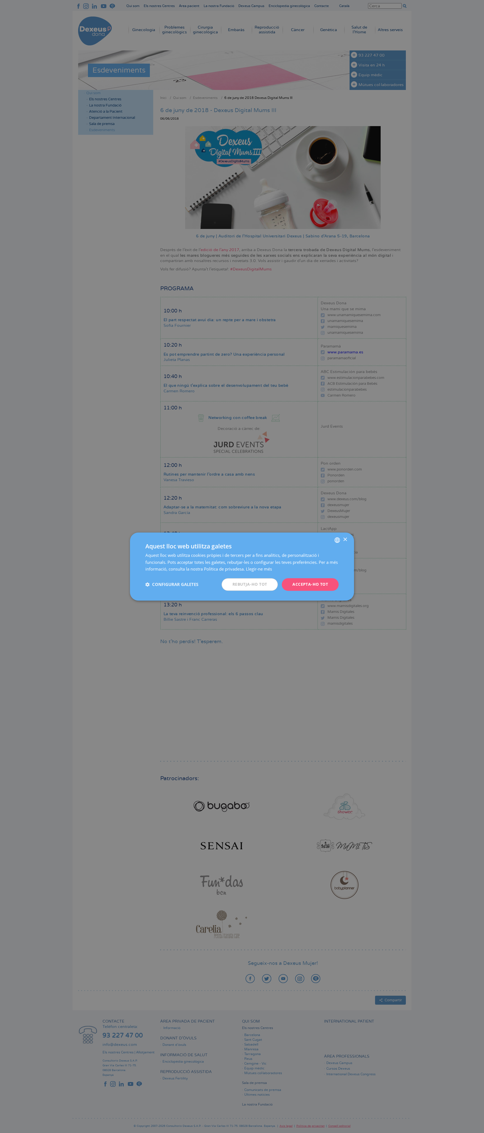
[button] (171, 584)
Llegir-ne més (259, 569)
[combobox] (337, 540)
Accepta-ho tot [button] (310, 584)
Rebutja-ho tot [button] (249, 584)
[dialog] (242, 566)
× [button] (345, 539)
